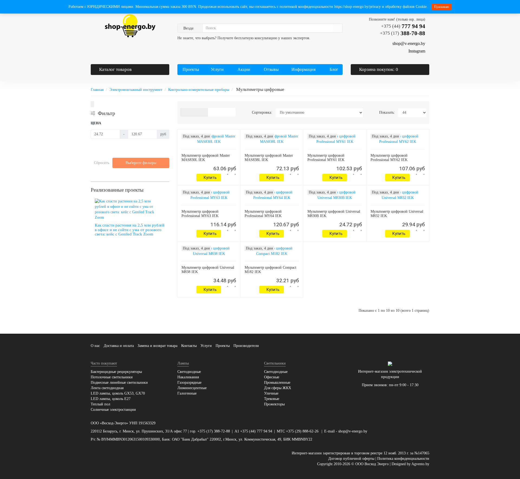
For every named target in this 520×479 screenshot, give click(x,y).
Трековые (271, 399)
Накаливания (188, 377)
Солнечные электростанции (113, 410)
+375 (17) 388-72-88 (213, 431)
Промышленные (277, 382)
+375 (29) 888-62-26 (302, 431)
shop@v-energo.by (352, 431)
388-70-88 (402, 33)
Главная (97, 90)
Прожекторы (274, 404)
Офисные (271, 377)
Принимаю (441, 7)
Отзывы (271, 69)
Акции (244, 69)
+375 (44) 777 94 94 (256, 431)
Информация (303, 69)
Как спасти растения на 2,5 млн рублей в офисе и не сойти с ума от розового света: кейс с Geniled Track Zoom (129, 229)
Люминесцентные (192, 388)
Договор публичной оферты (351, 459)
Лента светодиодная (107, 388)
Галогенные (187, 393)
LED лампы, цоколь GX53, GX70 (118, 393)
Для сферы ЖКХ (277, 388)
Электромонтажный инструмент (135, 90)
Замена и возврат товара (157, 346)
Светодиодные (189, 372)
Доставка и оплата (119, 346)
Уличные (271, 393)
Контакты (189, 346)
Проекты (191, 69)
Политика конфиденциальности (403, 459)
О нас (95, 346)
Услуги (217, 69)
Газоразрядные (189, 382)
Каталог (115, 69)
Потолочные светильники (112, 377)
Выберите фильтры (141, 163)
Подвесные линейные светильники (119, 382)
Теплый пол (100, 404)
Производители (246, 346)
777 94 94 (403, 26)
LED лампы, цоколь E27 (111, 399)
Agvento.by (420, 464)
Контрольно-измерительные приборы (198, 90)
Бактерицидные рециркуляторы (116, 372)
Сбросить (101, 163)
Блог (334, 69)
